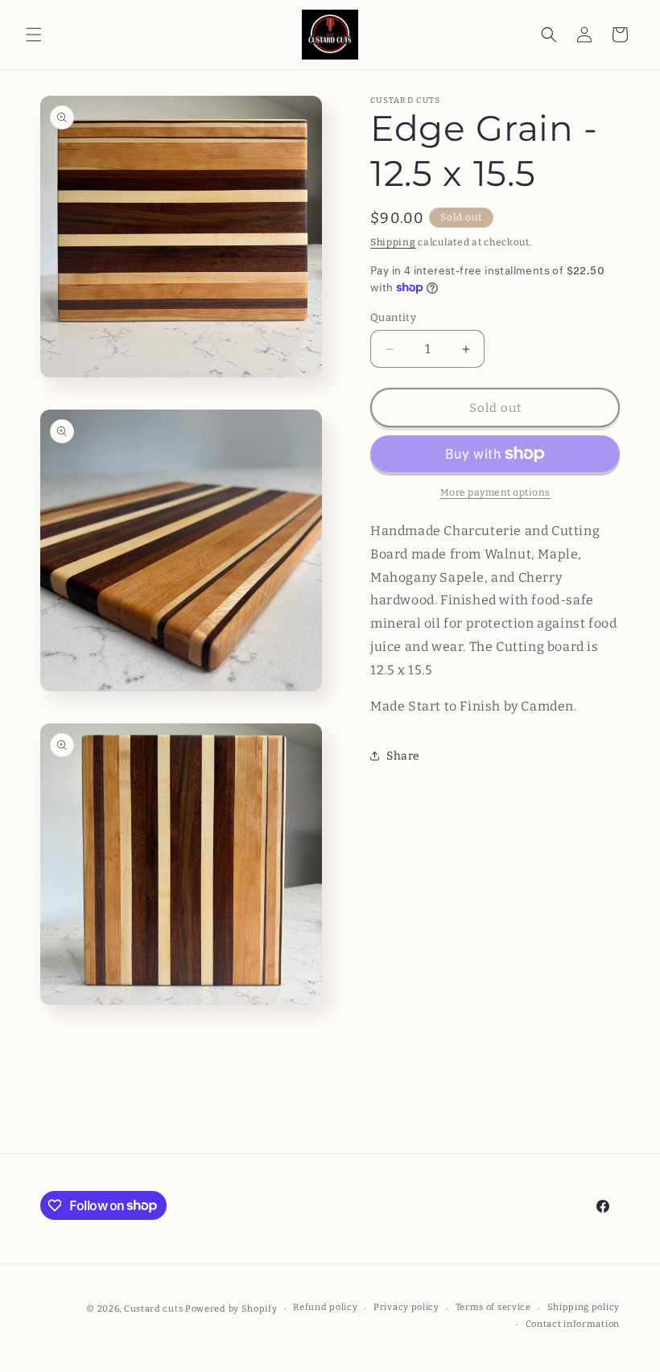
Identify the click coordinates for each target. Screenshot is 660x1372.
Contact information (573, 1324)
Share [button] (403, 756)
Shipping (393, 242)
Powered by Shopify (231, 1309)
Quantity (393, 317)
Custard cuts (154, 1309)
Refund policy (325, 1307)
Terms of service (493, 1307)
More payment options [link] (495, 492)
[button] (34, 34)
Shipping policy (584, 1307)
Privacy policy (406, 1307)
